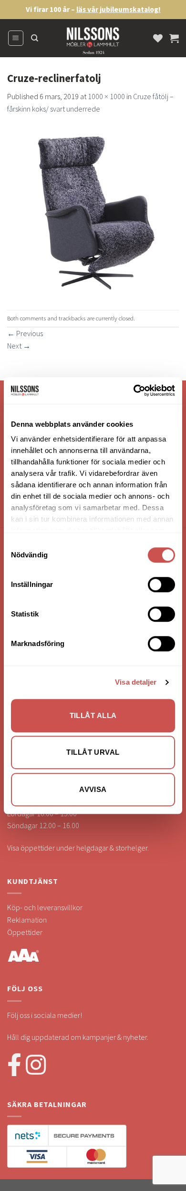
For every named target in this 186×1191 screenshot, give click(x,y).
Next (19, 345)
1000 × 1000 (106, 96)
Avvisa (93, 789)
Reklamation (27, 919)
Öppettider (24, 932)
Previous (25, 333)
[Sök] (34, 38)
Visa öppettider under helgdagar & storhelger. (78, 847)
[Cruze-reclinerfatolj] (93, 211)
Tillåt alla (93, 715)
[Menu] (16, 38)
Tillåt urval (92, 752)
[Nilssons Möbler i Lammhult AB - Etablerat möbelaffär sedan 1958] (93, 43)
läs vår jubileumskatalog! (118, 9)
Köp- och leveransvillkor (45, 907)
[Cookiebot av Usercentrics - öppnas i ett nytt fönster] (134, 390)
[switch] (161, 584)
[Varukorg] (174, 38)
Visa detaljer (135, 682)
